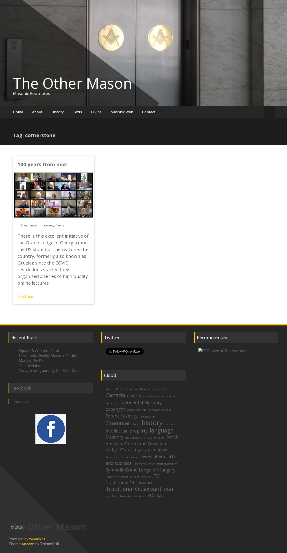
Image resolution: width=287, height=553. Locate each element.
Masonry (114, 437)
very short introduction (119, 496)
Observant (135, 444)
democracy (134, 409)
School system (130, 457)
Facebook (21, 388)
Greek (136, 424)
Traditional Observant (134, 489)
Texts (77, 112)
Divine (96, 112)
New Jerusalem (156, 437)
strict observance (167, 463)
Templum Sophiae (141, 476)
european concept (159, 409)
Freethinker (29, 225)
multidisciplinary (135, 437)
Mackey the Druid (33, 360)
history (152, 422)
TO (157, 476)
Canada (115, 395)
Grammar (118, 423)
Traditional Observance (130, 483)
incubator (170, 424)
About (37, 112)
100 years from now (42, 164)
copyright (115, 409)
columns (172, 396)
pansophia (144, 450)
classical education (154, 396)
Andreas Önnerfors (117, 389)
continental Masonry (141, 402)
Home (18, 112)
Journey (48, 225)
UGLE (169, 489)
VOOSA (155, 495)
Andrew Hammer (140, 389)
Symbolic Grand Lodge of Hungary (141, 470)
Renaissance (113, 457)
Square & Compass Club (39, 350)
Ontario (128, 450)
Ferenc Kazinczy (122, 416)
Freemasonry (147, 416)
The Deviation (31, 365)
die (144, 409)
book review (160, 389)
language (161, 430)
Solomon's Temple (144, 463)
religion (160, 450)
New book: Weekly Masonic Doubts (48, 355)
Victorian (140, 496)
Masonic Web (122, 112)
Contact (148, 112)
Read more (26, 296)
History (57, 112)
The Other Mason (72, 83)
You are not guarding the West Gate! (49, 370)
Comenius (111, 403)
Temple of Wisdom (117, 476)
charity (134, 396)
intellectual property (127, 431)
